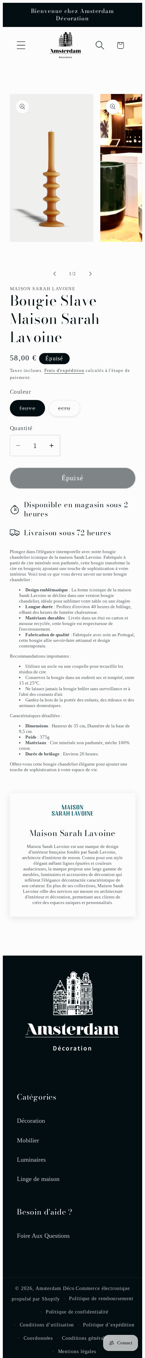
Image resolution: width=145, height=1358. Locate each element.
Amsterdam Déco (55, 1288)
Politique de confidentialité (77, 1312)
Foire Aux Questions (43, 1235)
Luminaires (31, 1159)
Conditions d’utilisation (47, 1325)
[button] (21, 45)
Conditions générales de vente (96, 1338)
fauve (32, 410)
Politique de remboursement (101, 1298)
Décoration (31, 1120)
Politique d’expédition (108, 1325)
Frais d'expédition (64, 370)
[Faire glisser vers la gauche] (54, 273)
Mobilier (28, 1140)
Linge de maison (38, 1178)
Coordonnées (38, 1338)
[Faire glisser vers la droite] (90, 273)
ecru (69, 410)
